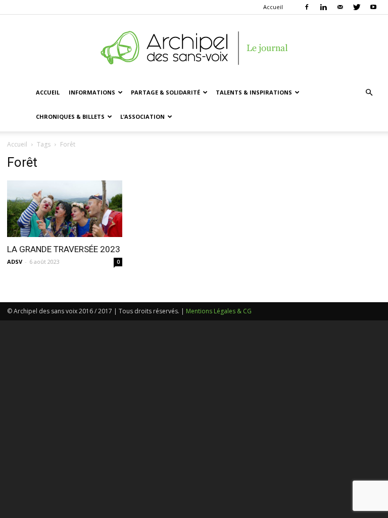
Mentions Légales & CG (219, 311)
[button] (369, 93)
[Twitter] (356, 7)
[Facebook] (306, 7)
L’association (142, 116)
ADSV (14, 261)
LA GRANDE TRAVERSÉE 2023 (63, 249)
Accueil (273, 7)
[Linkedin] (323, 7)
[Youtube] (373, 7)
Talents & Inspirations (254, 92)
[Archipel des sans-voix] (194, 48)
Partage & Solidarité (165, 92)
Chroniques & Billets (70, 116)
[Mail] (340, 7)
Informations (92, 92)
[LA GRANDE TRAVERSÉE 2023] (64, 208)
